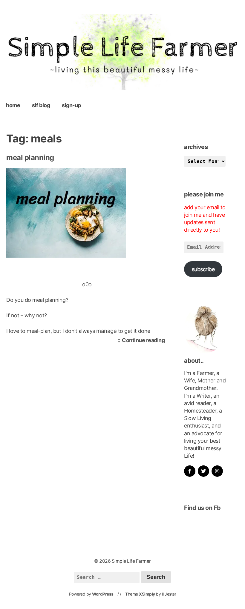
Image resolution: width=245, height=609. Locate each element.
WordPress (103, 594)
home (13, 105)
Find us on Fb (202, 507)
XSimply (147, 594)
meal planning (30, 157)
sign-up (71, 105)
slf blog (41, 105)
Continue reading (145, 341)
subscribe (203, 269)
